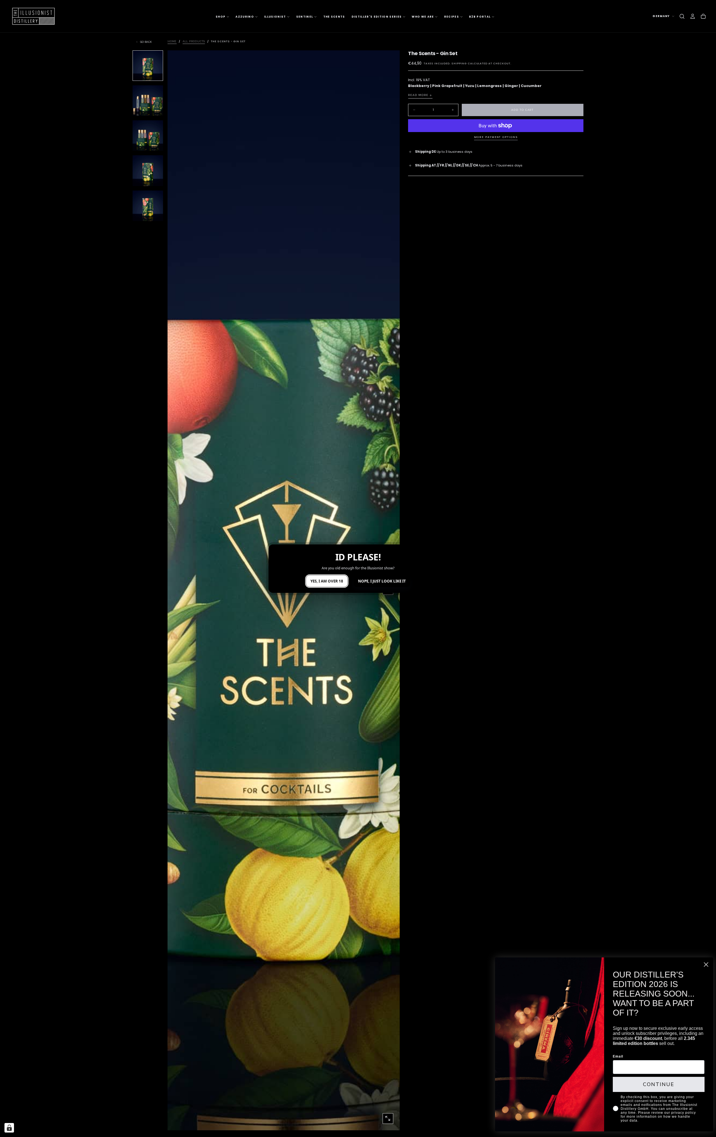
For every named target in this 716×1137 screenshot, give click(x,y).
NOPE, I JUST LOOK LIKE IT (382, 581)
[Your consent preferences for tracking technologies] (9, 1128)
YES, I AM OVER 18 (326, 581)
